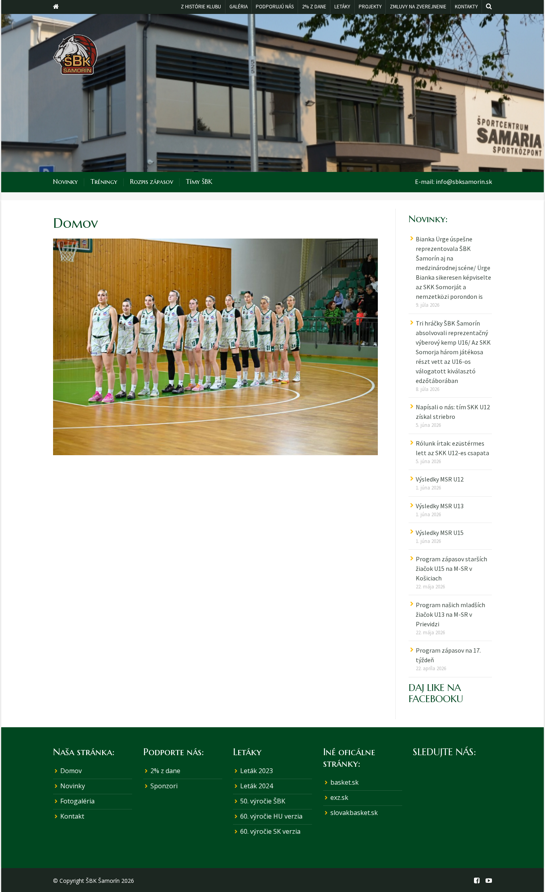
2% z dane (165, 770)
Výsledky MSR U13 (440, 506)
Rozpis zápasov (151, 182)
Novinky (65, 182)
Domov (71, 770)
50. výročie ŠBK (262, 801)
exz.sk (339, 797)
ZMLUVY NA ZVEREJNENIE (418, 6)
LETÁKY (342, 6)
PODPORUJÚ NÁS (275, 6)
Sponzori (164, 785)
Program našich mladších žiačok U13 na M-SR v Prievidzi (450, 614)
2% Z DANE (314, 6)
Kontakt (72, 816)
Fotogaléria (77, 801)
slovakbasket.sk (354, 812)
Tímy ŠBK (199, 182)
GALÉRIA (238, 6)
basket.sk (344, 782)
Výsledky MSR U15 (440, 533)
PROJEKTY (370, 6)
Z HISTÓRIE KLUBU (201, 6)
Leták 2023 (256, 770)
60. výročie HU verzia (271, 816)
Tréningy (104, 182)
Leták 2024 (256, 785)
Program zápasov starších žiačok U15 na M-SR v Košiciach (451, 568)
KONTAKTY (466, 6)
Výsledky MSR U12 (440, 479)
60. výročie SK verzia (270, 831)
